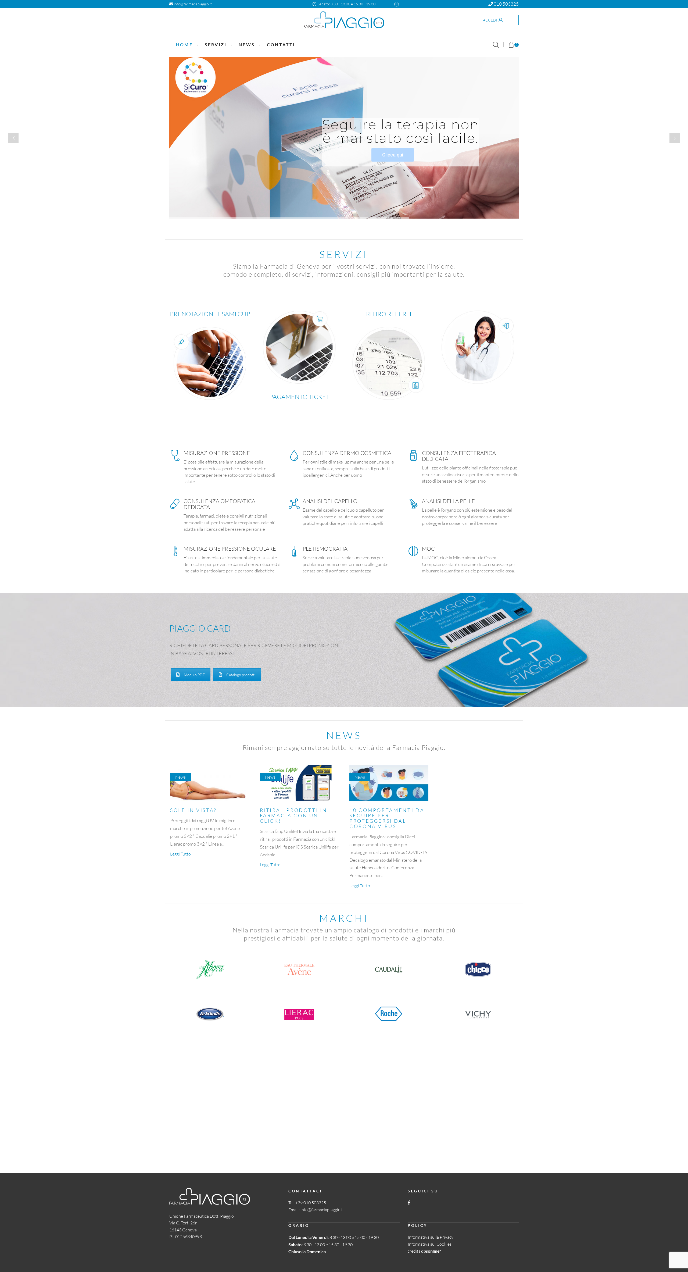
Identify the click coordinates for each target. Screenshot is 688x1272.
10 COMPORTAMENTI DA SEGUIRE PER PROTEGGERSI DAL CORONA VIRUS (386, 818)
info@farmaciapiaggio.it (192, 4)
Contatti (281, 44)
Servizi (216, 44)
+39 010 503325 (310, 1202)
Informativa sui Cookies (430, 1244)
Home (184, 44)
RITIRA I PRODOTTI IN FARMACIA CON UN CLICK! (293, 815)
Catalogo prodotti (240, 674)
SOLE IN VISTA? (193, 810)
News (247, 44)
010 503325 (506, 4)
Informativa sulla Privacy (430, 1237)
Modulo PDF (194, 674)
